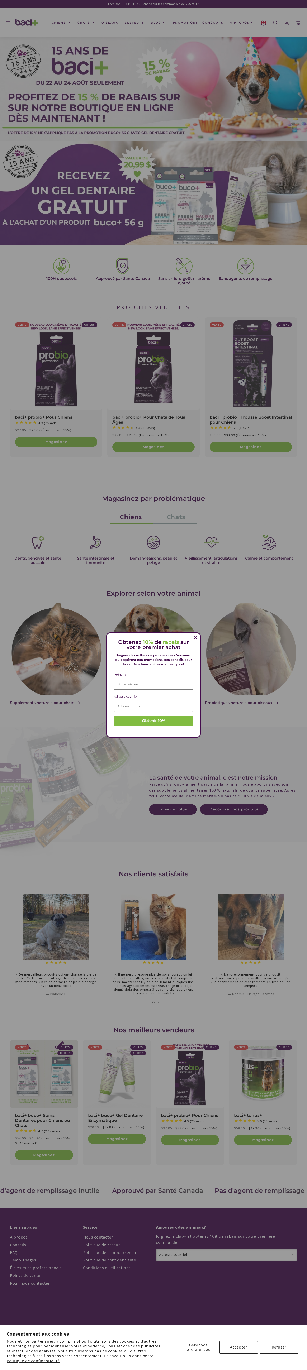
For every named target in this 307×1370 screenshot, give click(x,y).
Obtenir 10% (153, 720)
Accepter (238, 1347)
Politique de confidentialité (33, 1360)
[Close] (195, 638)
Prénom (120, 674)
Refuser (279, 1347)
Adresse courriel (125, 696)
